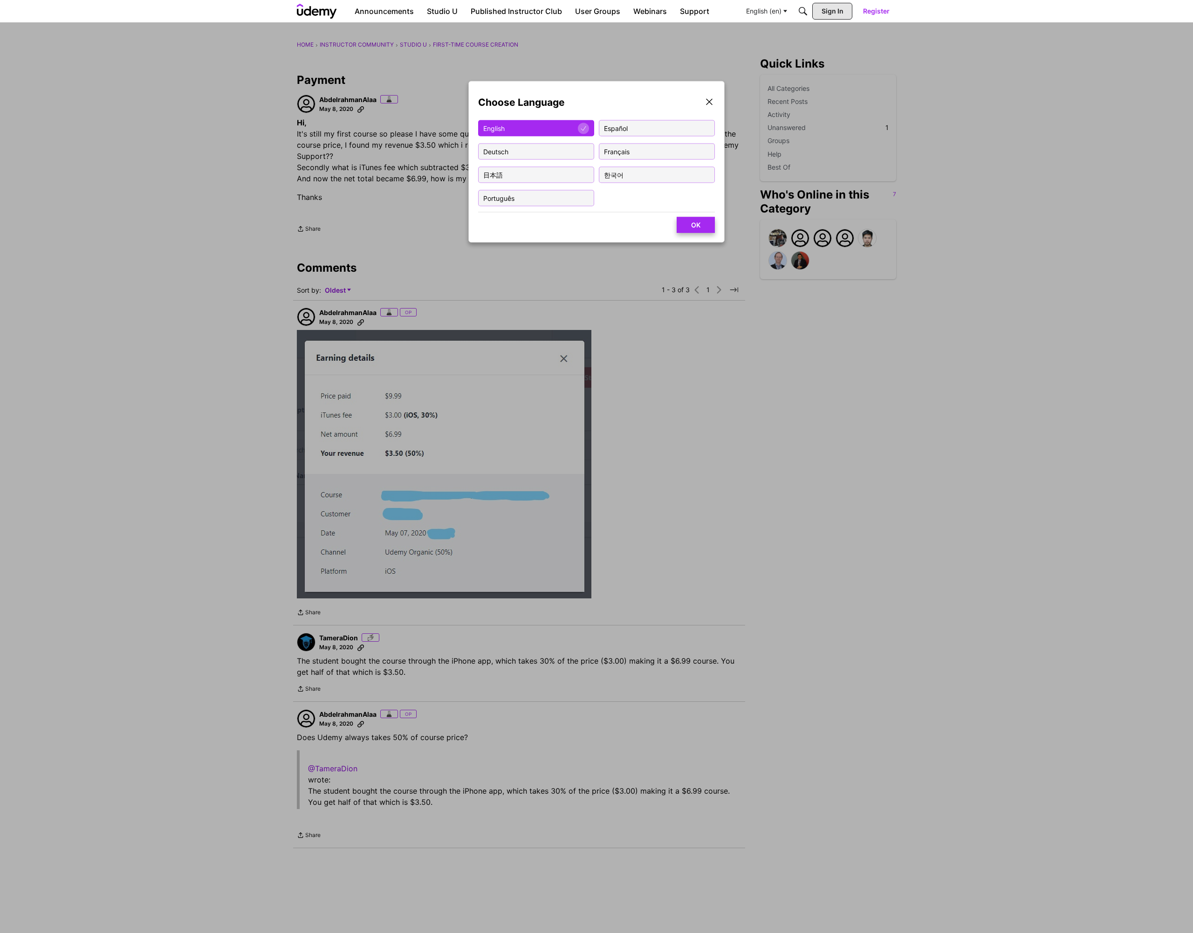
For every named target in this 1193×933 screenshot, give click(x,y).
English (494, 128)
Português (498, 198)
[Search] (803, 11)
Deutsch (495, 151)
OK (695, 225)
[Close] (709, 102)
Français (617, 151)
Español (616, 128)
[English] (317, 11)
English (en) (764, 11)
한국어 (614, 174)
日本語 (493, 174)
